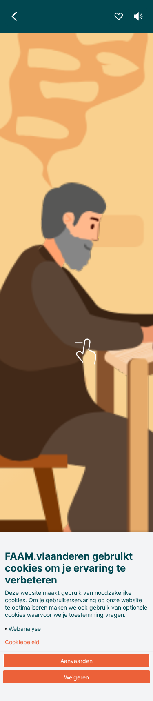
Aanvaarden (76, 660)
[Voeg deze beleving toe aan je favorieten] (119, 16)
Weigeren (76, 677)
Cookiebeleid (22, 642)
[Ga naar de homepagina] (14, 16)
